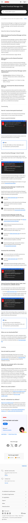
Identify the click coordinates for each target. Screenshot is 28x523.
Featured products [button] (6, 506)
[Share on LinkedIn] (16, 446)
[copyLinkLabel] (20, 446)
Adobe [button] (3, 503)
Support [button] (3, 500)
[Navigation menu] (2, 2)
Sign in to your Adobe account (7, 402)
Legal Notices (4, 434)
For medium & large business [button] (8, 494)
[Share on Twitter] (12, 446)
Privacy (16, 515)
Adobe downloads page (12, 197)
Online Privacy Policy (12, 434)
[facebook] (3, 513)
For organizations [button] (5, 497)
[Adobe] (7, 2)
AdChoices (5, 519)
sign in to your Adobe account (19, 391)
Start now (6, 482)
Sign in (25, 1)
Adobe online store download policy (15, 411)
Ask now (6, 475)
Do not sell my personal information (15, 517)
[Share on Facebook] (8, 446)
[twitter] (7, 513)
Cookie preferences (5, 517)
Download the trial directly (10, 183)
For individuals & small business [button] (8, 491)
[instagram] (5, 513)
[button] (21, 2)
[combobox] (14, 11)
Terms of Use (21, 515)
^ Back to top (24, 465)
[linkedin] (10, 513)
